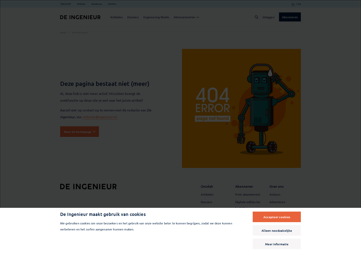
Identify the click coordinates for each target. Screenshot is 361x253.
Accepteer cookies (276, 217)
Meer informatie (276, 244)
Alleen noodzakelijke (277, 230)
